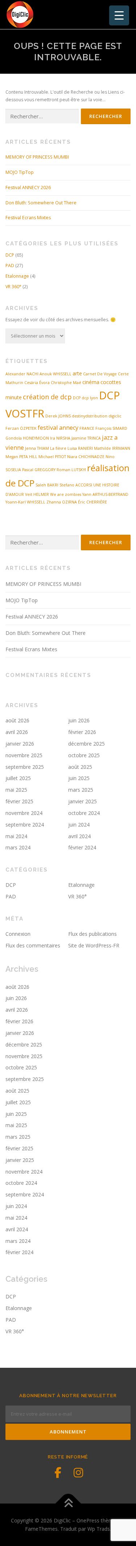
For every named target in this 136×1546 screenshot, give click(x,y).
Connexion (17, 933)
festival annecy (58, 428)
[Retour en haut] (68, 1503)
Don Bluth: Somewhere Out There (41, 203)
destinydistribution (89, 416)
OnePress (88, 1520)
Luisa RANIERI (80, 448)
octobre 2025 (84, 755)
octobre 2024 (84, 812)
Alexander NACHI (21, 373)
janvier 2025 (82, 801)
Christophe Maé (66, 382)
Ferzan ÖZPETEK (21, 428)
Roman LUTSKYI (71, 469)
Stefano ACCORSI (75, 485)
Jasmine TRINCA (86, 438)
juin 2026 (79, 720)
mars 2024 (17, 847)
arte (77, 373)
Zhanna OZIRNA (61, 502)
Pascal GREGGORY (38, 469)
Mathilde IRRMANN (112, 448)
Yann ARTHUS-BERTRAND (105, 494)
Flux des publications (92, 933)
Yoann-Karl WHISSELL (25, 502)
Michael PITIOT (52, 456)
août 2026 (17, 720)
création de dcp (47, 396)
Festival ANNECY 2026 (28, 187)
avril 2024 (79, 836)
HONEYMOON (36, 438)
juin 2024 (79, 824)
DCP (9, 255)
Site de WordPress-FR (93, 945)
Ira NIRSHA (60, 438)
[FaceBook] (58, 1472)
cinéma (90, 382)
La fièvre (58, 448)
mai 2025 (16, 789)
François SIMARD (111, 428)
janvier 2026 (19, 743)
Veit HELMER (37, 494)
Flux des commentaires (32, 945)
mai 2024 (16, 836)
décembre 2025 (86, 743)
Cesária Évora (37, 382)
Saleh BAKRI (47, 485)
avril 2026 (16, 732)
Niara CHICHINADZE (85, 456)
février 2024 (82, 847)
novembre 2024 (23, 812)
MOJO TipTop (19, 172)
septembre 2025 (24, 766)
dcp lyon (90, 397)
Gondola (13, 438)
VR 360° (13, 286)
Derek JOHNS (58, 416)
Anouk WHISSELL (55, 373)
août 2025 (80, 766)
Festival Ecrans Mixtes (28, 218)
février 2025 (19, 801)
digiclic (114, 416)
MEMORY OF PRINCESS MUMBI (37, 157)
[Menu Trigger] (119, 15)
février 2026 (82, 732)
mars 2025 (80, 789)
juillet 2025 (18, 778)
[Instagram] (78, 1472)
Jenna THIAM (37, 448)
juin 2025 (79, 778)
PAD (9, 265)
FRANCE (86, 428)
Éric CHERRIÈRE (92, 502)
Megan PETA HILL (21, 456)
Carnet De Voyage (100, 373)
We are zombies (65, 494)
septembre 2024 (24, 824)
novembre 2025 (23, 755)
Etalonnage (17, 276)
